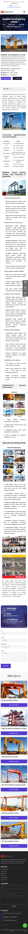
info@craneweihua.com (12, 615)
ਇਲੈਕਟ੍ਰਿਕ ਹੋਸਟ (5, 877)
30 (10, 841)
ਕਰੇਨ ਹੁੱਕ (5, 924)
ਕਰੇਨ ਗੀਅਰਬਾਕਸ (5, 869)
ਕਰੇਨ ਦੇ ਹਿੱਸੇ (4, 879)
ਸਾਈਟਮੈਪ (25, 931)
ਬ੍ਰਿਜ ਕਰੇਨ (4, 871)
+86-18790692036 (11, 610)
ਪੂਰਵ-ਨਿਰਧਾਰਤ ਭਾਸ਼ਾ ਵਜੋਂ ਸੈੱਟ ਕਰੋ (14, 7)
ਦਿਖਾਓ (10, 88)
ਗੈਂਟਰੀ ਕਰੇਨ (21, 24)
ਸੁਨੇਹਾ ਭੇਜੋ (6, 666)
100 (14, 785)
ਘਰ (4, 24)
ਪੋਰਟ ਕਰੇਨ (4, 875)
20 (10, 813)
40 (10, 700)
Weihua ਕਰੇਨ (11, 24)
